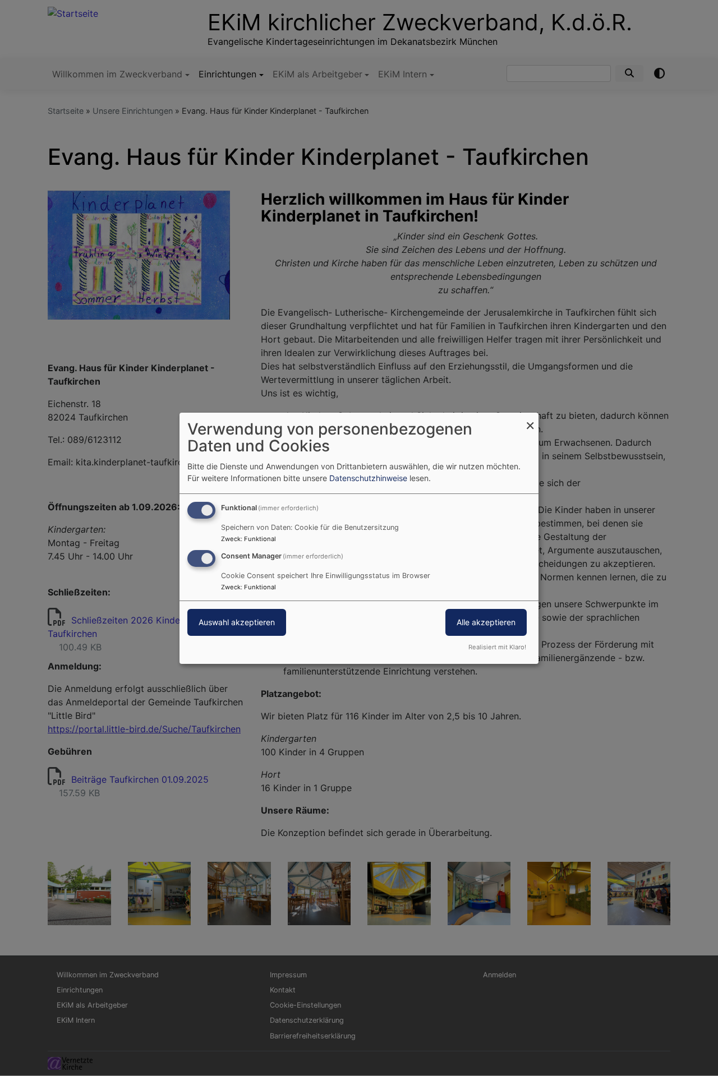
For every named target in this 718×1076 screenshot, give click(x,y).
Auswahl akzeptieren (237, 622)
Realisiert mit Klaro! (497, 647)
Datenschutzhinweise (368, 478)
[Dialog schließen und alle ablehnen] (530, 419)
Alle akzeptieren (486, 622)
